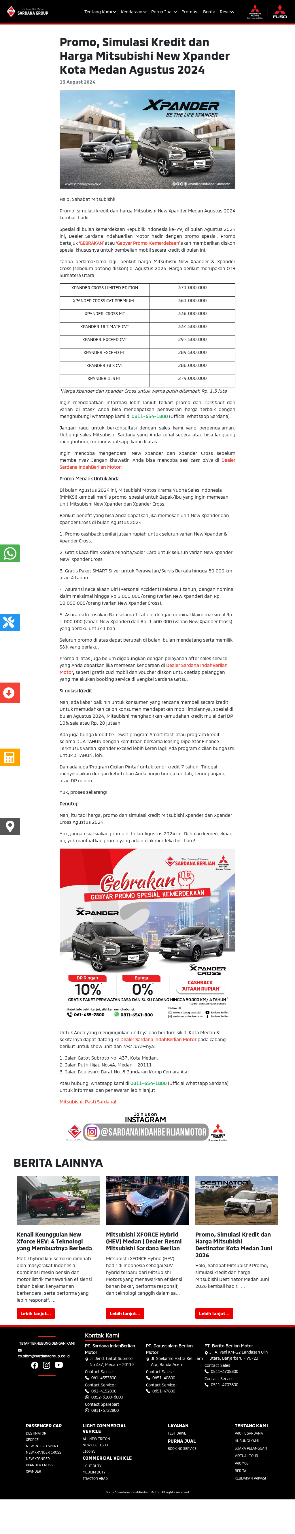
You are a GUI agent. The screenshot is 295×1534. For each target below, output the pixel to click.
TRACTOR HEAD (95, 1478)
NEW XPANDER (38, 1458)
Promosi (189, 11)
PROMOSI (242, 1463)
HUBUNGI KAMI (247, 1441)
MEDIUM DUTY (94, 1472)
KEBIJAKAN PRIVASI (250, 1478)
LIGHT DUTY (92, 1466)
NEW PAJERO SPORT (42, 1446)
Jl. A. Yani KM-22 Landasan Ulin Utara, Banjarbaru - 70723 (238, 1355)
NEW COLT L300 (95, 1445)
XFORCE (32, 1439)
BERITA (240, 1471)
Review (227, 11)
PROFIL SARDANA (249, 1433)
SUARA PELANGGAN (251, 1448)
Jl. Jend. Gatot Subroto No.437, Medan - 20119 (112, 1361)
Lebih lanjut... (35, 1313)
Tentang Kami (98, 11)
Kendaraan (132, 11)
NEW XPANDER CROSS (43, 1452)
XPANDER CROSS (39, 1465)
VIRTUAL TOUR (246, 1456)
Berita (209, 11)
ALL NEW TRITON (96, 1439)
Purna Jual (162, 11)
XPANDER (33, 1471)
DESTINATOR (36, 1433)
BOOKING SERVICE (182, 1448)
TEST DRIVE (177, 1433)
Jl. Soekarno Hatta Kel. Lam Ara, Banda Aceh (177, 1361)
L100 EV (89, 1451)
